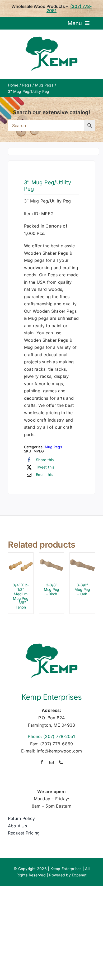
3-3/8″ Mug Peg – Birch (51, 589)
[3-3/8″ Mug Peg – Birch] (51, 556)
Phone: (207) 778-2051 (51, 736)
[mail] (51, 762)
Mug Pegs (53, 447)
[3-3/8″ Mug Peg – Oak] (82, 556)
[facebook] (42, 762)
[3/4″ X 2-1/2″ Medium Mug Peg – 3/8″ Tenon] (20, 556)
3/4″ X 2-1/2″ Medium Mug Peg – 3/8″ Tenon (21, 596)
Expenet (79, 875)
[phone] (61, 762)
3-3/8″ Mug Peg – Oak (82, 589)
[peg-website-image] (53, 151)
